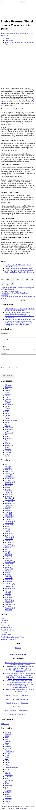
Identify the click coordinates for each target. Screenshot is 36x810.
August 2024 (9, 505)
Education (8, 399)
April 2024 (8, 512)
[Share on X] (13, 279)
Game (7, 413)
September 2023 (10, 524)
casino (7, 392)
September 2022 (10, 546)
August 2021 (9, 569)
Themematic (23, 808)
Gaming (7, 415)
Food (6, 411)
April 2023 (8, 533)
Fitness (7, 410)
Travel (7, 456)
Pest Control (9, 433)
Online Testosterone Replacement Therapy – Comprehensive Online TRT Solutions (20, 681)
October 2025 (9, 480)
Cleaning (7, 394)
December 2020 (10, 583)
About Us (4, 623)
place (18, 287)
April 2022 (8, 555)
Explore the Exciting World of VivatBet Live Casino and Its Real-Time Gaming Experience (19, 271)
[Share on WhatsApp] (22, 279)
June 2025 (8, 487)
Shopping (8, 443)
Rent (6, 440)
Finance (7, 408)
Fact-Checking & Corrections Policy (12, 637)
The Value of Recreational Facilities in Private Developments (20, 671)
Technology (8, 450)
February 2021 (9, 579)
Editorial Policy (6, 635)
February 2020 (9, 601)
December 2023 (10, 519)
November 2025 (10, 478)
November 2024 (10, 500)
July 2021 (8, 571)
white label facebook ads (18, 654)
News (6, 431)
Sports (7, 447)
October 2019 (9, 606)
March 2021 (8, 578)
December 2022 (10, 540)
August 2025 (9, 484)
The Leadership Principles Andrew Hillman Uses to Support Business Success (18, 313)
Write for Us (5, 625)
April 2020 (8, 597)
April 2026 (8, 469)
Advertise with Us (6, 627)
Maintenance (9, 429)
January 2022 (9, 560)
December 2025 (10, 477)
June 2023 (8, 530)
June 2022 (8, 551)
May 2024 (8, 510)
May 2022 (8, 553)
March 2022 (8, 556)
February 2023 (9, 537)
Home (3, 618)
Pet (6, 434)
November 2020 (10, 585)
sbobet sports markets (7, 289)
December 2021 (10, 562)
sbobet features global (27, 287)
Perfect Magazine (11, 808)
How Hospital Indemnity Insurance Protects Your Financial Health (20, 690)
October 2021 (9, 565)
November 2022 (10, 542)
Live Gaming (15, 291)
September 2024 (10, 503)
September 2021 (10, 567)
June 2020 (8, 594)
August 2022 (9, 548)
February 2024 (9, 516)
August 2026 (9, 464)
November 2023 (10, 521)
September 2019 (10, 608)
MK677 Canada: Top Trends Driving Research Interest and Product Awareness (19, 309)
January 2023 (9, 539)
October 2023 (9, 523)
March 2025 (8, 493)
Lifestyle (7, 426)
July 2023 (8, 528)
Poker (6, 436)
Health (7, 419)
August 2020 (9, 590)
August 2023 (9, 526)
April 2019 (8, 610)
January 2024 (9, 517)
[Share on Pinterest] (27, 279)
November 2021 (10, 563)
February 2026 (9, 473)
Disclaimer (4, 632)
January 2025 (9, 496)
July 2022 (8, 549)
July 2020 (8, 592)
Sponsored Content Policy (9, 639)
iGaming (7, 422)
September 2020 (10, 588)
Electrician (8, 401)
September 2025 (10, 482)
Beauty (7, 388)
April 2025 (8, 491)
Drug (6, 397)
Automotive (8, 387)
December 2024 (10, 498)
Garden (7, 417)
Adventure (8, 385)
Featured (7, 406)
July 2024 (8, 507)
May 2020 (8, 595)
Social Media (9, 445)
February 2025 (9, 494)
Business (7, 390)
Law (6, 424)
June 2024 (8, 508)
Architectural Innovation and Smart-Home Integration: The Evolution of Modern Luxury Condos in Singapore (20, 686)
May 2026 (8, 468)
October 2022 (9, 544)
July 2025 (8, 485)
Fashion (7, 403)
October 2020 (9, 587)
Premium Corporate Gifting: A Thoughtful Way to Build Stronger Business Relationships (20, 320)
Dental (7, 395)
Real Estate (8, 438)
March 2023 (8, 535)
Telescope (8, 452)
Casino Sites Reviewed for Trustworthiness (18, 268)
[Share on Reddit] (32, 279)
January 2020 (9, 602)
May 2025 (8, 489)
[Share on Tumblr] (3, 284)
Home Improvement (11, 420)
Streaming (8, 449)
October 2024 (9, 501)
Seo (6, 442)
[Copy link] (12, 284)
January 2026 (9, 475)
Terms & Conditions (7, 630)
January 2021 (9, 581)
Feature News (9, 404)
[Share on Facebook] (8, 279)
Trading (7, 454)
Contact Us (4, 620)
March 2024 (8, 514)
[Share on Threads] (7, 284)
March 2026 (8, 471)
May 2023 (8, 532)
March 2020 (8, 599)
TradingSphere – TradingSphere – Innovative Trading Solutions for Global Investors (19, 324)
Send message (7, 375)
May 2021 (8, 574)
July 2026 (8, 466)
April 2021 (8, 576)
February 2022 (9, 558)
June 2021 (8, 572)
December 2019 (10, 604)
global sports (12, 287)
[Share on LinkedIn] (18, 279)
